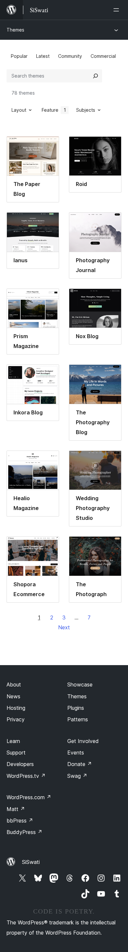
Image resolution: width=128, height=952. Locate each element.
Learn (13, 741)
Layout (18, 110)
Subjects (85, 110)
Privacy (16, 719)
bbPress (20, 820)
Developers (20, 764)
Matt (16, 809)
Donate (79, 764)
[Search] (95, 75)
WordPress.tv (26, 776)
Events (75, 752)
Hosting (16, 708)
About (14, 684)
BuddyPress (24, 832)
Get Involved (83, 741)
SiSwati (31, 862)
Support (16, 752)
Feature (54, 110)
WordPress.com (29, 797)
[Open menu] (117, 10)
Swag (77, 776)
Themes (15, 30)
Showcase (80, 684)
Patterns (77, 719)
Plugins (75, 708)
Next (64, 627)
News (13, 696)
